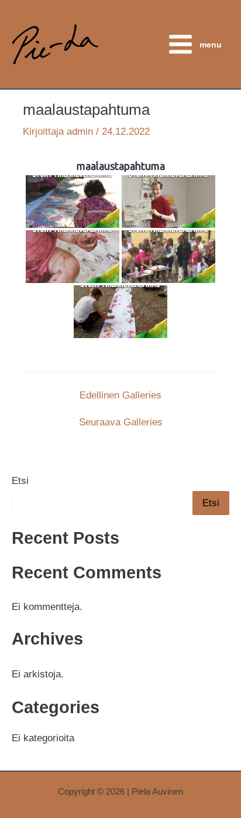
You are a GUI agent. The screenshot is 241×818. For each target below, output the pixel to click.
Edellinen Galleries (120, 395)
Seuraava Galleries (121, 422)
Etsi (20, 480)
